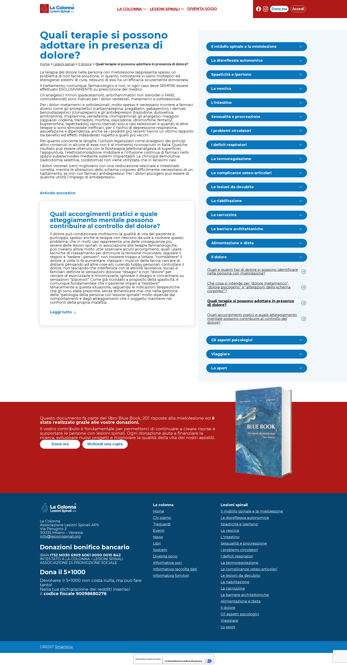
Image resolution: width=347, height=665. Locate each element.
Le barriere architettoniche (237, 229)
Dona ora (279, 9)
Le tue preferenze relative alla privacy (183, 661)
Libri (157, 543)
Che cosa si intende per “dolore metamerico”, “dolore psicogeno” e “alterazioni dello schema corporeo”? (249, 287)
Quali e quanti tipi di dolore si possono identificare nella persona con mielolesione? (252, 272)
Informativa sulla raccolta (148, 659)
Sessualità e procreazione (235, 116)
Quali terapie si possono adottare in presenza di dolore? (250, 303)
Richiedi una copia (105, 444)
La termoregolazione (231, 159)
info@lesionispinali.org (60, 536)
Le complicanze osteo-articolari (241, 173)
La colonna (129, 9)
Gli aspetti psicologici (232, 340)
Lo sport (219, 368)
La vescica (221, 88)
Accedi (298, 9)
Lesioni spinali (165, 9)
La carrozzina (224, 215)
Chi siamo (162, 518)
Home (45, 64)
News (158, 537)
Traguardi (162, 524)
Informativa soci (167, 563)
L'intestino (221, 102)
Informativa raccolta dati (175, 569)
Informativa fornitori (171, 575)
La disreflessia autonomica (237, 60)
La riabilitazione (226, 201)
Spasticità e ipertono (231, 74)
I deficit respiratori (229, 145)
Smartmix (64, 647)
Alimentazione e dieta (232, 243)
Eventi (158, 530)
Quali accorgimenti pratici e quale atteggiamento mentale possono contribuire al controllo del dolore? (252, 319)
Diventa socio (202, 9)
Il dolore (85, 64)
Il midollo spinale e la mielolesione (244, 46)
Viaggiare (220, 354)
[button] (117, 263)
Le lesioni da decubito (232, 187)
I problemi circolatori (231, 131)
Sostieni (160, 550)
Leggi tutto (61, 312)
